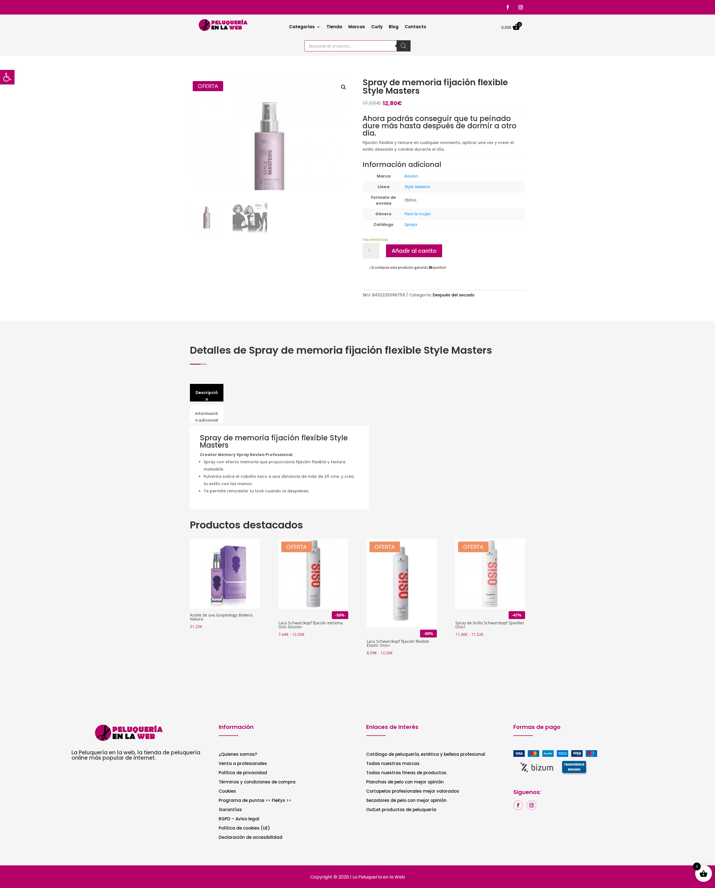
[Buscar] (404, 45)
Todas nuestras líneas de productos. (406, 773)
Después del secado (454, 295)
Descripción (207, 396)
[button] (344, 87)
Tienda (334, 27)
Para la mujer (417, 214)
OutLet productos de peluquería (401, 810)
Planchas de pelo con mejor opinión (405, 782)
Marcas (356, 27)
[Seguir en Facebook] (507, 7)
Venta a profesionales (243, 764)
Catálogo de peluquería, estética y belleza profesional (425, 754)
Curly (377, 27)
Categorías (302, 27)
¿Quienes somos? (238, 754)
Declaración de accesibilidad (250, 837)
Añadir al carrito (414, 251)
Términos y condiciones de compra (257, 782)
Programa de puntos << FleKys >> (255, 801)
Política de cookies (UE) (244, 828)
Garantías (230, 810)
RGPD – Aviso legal (239, 819)
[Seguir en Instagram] (520, 7)
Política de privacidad (243, 773)
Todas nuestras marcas (393, 764)
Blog (394, 27)
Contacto (415, 27)
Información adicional (206, 417)
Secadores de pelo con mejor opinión (406, 801)
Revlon (411, 176)
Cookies (227, 791)
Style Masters (417, 187)
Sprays (410, 224)
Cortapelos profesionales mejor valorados (412, 791)
